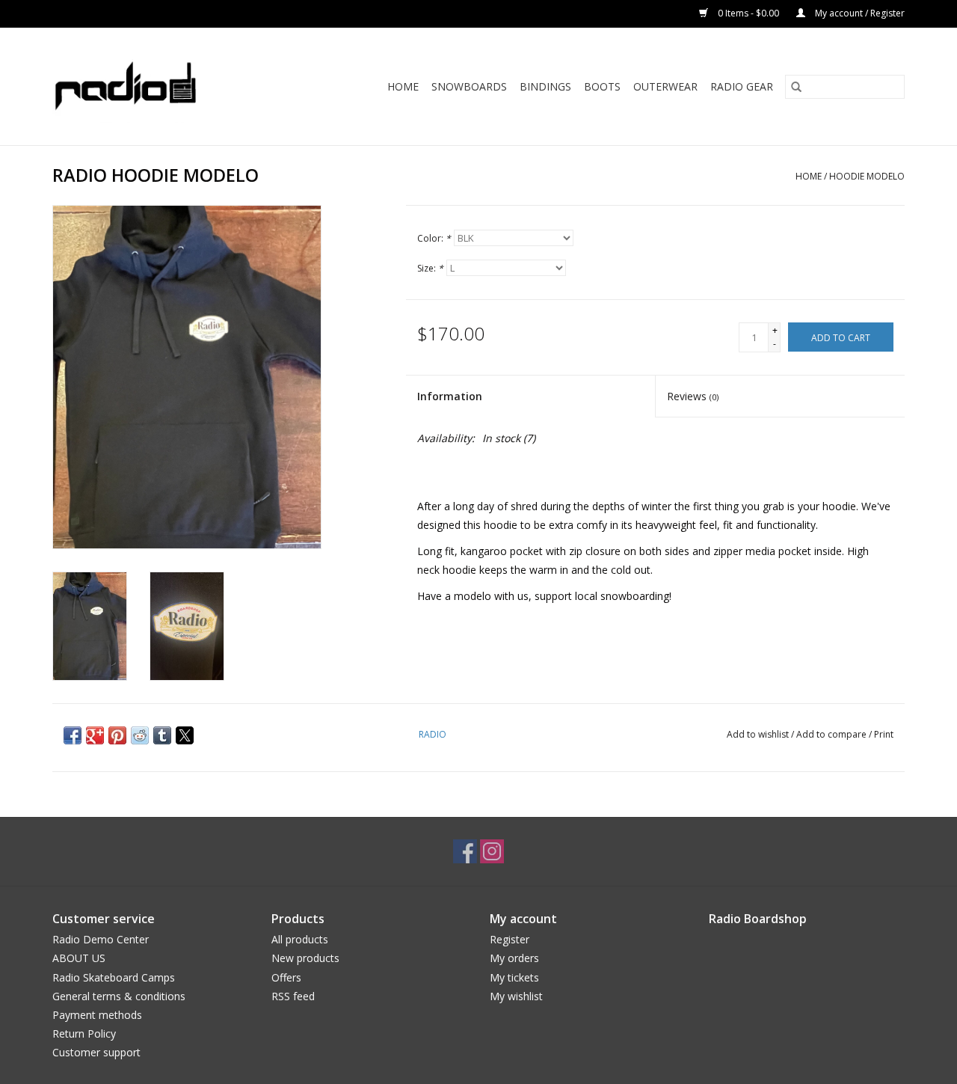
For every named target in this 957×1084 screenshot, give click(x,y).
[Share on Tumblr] (162, 735)
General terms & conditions (118, 996)
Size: (430, 268)
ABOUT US (78, 958)
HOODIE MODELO (867, 176)
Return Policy (84, 1033)
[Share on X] (185, 735)
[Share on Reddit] (140, 735)
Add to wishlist (759, 734)
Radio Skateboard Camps (113, 977)
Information (449, 396)
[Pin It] (117, 735)
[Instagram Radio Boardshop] (492, 851)
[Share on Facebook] (72, 735)
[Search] (796, 87)
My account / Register (859, 13)
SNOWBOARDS (469, 86)
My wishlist (516, 996)
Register (509, 939)
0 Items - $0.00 (748, 13)
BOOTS (602, 86)
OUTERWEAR (665, 86)
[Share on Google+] (95, 735)
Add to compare (832, 734)
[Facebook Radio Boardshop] (465, 851)
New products (305, 958)
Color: (434, 238)
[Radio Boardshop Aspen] (145, 86)
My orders (514, 958)
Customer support (96, 1052)
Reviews (692, 396)
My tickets (514, 977)
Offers (286, 977)
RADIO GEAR (741, 86)
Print (883, 734)
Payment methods (97, 1015)
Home (403, 86)
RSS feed (293, 996)
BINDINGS (545, 86)
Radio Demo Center (100, 939)
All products (299, 939)
